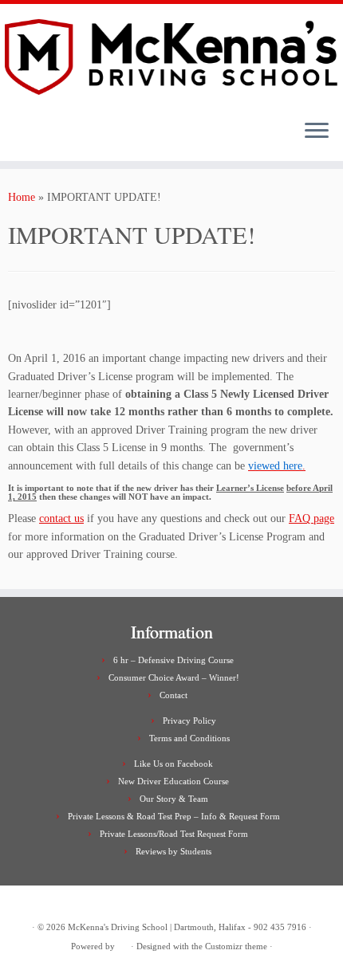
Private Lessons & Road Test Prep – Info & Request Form (174, 816)
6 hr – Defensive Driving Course (173, 660)
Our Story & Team (174, 798)
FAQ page (311, 518)
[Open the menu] (317, 132)
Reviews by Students (173, 851)
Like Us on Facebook (173, 763)
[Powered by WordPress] (122, 943)
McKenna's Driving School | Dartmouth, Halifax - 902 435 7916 (187, 927)
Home (21, 197)
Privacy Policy (189, 720)
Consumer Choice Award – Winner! (173, 677)
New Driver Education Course (173, 781)
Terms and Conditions (189, 738)
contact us (61, 518)
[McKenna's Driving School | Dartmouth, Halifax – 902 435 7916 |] (171, 56)
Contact (173, 695)
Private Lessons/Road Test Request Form (174, 833)
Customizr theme (236, 946)
